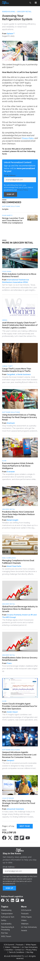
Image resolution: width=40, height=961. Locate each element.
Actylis (5, 209)
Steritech (11, 423)
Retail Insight (12, 520)
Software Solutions (11, 206)
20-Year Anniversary (30, 947)
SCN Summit (9, 945)
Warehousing (8, 12)
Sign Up (10, 194)
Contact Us (19, 950)
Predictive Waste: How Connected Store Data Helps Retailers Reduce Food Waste (18, 514)
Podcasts (20, 945)
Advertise (9, 950)
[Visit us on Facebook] (4, 838)
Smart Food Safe (14, 566)
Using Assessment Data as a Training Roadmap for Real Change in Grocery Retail (19, 417)
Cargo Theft (7, 366)
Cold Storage (8, 798)
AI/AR (4, 461)
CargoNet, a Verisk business (19, 374)
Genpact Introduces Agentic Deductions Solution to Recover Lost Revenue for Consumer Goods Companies (19, 754)
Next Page (25, 826)
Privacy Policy (28, 138)
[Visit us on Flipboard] (22, 838)
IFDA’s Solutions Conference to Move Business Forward (19, 275)
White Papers (31, 945)
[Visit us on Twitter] (10, 838)
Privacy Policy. (22, 190)
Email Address (10, 175)
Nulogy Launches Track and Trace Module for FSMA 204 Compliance (13, 220)
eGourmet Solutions (15, 809)
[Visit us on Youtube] (28, 838)
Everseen (11, 472)
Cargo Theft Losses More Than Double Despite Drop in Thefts (16, 370)
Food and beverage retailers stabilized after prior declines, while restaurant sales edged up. (20, 668)
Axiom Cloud (12, 712)
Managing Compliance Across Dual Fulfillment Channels (18, 561)
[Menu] (36, 3)
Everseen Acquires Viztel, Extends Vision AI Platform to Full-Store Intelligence (17, 465)
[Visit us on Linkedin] (16, 838)
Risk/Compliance (9, 558)
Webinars (16, 947)
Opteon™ (11, 34)
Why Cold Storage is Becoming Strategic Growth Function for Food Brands (18, 803)
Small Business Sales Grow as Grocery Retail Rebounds (19, 658)
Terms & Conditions (16, 952)
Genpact (10, 760)
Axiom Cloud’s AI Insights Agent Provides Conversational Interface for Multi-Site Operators (19, 706)
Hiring (4, 320)
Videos (7, 947)
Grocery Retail (24, 12)
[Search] (30, 3)
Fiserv (9, 663)
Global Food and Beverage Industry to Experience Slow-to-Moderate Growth (20, 609)
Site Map (29, 952)
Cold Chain (6, 271)
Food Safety (7, 215)
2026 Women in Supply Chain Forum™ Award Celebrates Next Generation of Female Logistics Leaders (20, 325)
